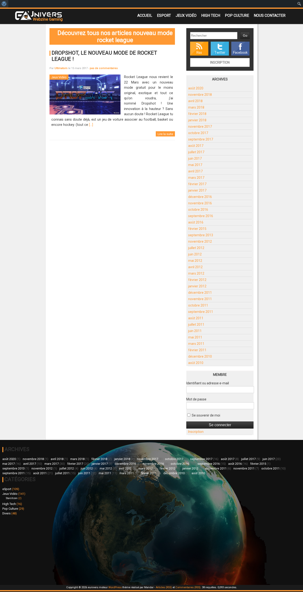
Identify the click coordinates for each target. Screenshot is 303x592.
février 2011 (197, 350)
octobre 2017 (198, 133)
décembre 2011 (200, 292)
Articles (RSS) (164, 587)
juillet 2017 (196, 152)
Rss (199, 52)
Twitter (219, 52)
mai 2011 (195, 337)
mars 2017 (196, 178)
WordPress (115, 587)
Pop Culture (237, 15)
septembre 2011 (200, 312)
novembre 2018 (200, 94)
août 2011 (195, 318)
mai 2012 (195, 261)
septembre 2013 (200, 235)
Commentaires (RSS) (188, 587)
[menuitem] (4, 4)
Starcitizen (12, 498)
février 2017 (197, 184)
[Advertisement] (77, 549)
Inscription (220, 62)
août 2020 (195, 88)
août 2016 (195, 222)
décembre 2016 (200, 197)
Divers (6, 513)
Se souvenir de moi (205, 415)
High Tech (210, 15)
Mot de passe (196, 399)
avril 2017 (195, 171)
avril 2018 (195, 101)
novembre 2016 (200, 203)
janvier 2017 (197, 190)
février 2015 (197, 229)
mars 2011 (196, 344)
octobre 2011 (198, 305)
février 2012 (197, 280)
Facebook (240, 52)
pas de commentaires (104, 68)
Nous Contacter (269, 15)
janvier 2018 (197, 120)
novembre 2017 (200, 126)
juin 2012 (195, 254)
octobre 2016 (198, 209)
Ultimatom (60, 68)
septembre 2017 (200, 139)
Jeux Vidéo (186, 15)
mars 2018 (196, 107)
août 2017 (195, 146)
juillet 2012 (196, 248)
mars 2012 (196, 273)
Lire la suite (165, 134)
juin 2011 (195, 331)
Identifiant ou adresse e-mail (207, 383)
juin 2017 (195, 158)
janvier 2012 (197, 286)
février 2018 (197, 114)
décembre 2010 (200, 356)
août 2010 (195, 363)
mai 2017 (195, 165)
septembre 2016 (200, 216)
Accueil (144, 15)
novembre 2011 (200, 299)
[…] (91, 125)
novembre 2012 (200, 241)
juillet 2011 (196, 324)
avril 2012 (195, 267)
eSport (164, 15)
